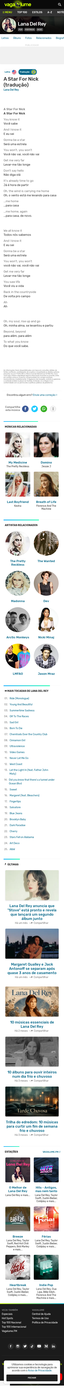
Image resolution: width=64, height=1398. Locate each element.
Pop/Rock (29, 29)
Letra (7, 72)
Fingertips (15, 801)
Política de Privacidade (45, 1322)
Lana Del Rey (32, 24)
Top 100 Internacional (14, 1326)
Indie (39, 29)
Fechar (32, 1378)
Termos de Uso (40, 1318)
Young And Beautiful (21, 704)
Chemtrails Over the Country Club (28, 734)
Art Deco (15, 843)
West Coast (16, 764)
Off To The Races (19, 716)
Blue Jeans (16, 813)
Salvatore (15, 807)
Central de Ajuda (41, 1314)
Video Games (17, 752)
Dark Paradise (17, 825)
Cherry (13, 831)
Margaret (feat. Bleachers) (24, 795)
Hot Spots (7, 1318)
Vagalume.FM (50, 1152)
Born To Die (16, 728)
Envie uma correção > (45, 395)
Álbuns (17, 38)
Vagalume (18, 4)
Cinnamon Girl (17, 740)
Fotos (28, 38)
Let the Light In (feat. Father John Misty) (28, 772)
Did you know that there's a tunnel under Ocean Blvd (32, 781)
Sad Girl (14, 722)
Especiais (7, 1314)
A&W (12, 849)
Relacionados (43, 38)
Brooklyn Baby (18, 819)
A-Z (49, 12)
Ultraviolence (17, 746)
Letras (5, 38)
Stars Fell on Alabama (22, 837)
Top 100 (22, 12)
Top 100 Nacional (11, 1322)
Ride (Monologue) (19, 698)
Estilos (37, 12)
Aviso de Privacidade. (40, 1370)
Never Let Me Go (19, 758)
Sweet (13, 789)
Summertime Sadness (22, 710)
